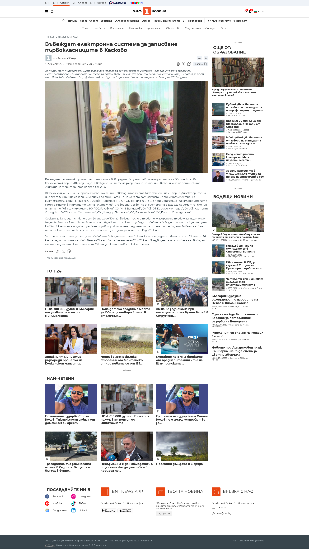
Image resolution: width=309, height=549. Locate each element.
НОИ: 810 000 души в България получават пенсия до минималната (69, 312)
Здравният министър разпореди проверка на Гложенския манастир (64, 360)
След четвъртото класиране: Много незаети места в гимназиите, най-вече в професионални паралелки (243, 157)
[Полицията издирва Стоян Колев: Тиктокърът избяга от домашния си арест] (71, 399)
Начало (50, 37)
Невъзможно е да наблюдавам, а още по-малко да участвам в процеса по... (127, 467)
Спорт (93, 20)
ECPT (105, 541)
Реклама (127, 370)
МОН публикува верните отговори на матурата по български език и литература (244, 140)
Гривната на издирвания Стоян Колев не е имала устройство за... (182, 420)
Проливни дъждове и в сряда (179, 464)
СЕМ (97, 541)
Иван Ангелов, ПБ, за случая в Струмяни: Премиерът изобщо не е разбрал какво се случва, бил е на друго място (244, 265)
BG (260, 11)
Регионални (117, 28)
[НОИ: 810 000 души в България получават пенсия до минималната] (71, 291)
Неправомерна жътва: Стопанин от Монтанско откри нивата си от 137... (122, 360)
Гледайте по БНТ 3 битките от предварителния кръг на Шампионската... (179, 360)
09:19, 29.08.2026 (220, 307)
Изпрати (164, 513)
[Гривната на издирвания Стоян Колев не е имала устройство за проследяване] (182, 399)
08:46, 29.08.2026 (235, 255)
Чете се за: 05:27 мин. (237, 257)
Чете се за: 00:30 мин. (239, 307)
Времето (106, 20)
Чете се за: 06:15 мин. (237, 273)
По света (99, 28)
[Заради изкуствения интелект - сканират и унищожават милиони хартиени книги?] (238, 72)
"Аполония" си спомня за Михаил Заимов (237, 334)
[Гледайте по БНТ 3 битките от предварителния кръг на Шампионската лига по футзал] (182, 339)
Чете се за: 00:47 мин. (239, 325)
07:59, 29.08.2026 (235, 288)
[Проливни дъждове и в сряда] (182, 446)
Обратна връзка (84, 541)
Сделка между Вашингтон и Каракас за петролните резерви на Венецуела (235, 318)
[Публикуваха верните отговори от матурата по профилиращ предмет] (218, 109)
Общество (173, 28)
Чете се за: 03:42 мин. (239, 340)
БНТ (47, 2)
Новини (73, 20)
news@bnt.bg (223, 513)
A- (206, 58)
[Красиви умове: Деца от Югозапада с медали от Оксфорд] (218, 126)
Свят (83, 20)
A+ (199, 58)
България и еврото (127, 20)
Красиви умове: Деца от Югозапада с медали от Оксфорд (243, 124)
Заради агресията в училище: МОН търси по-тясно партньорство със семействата (245, 173)
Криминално (154, 28)
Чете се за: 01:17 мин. (253, 288)
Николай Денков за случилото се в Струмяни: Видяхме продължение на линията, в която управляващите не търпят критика (240, 248)
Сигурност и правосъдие (200, 28)
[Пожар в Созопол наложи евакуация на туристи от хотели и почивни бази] (238, 217)
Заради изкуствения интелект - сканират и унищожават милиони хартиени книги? (234, 92)
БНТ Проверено (192, 20)
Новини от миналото (166, 20)
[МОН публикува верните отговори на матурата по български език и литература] (218, 142)
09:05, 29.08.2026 (235, 272)
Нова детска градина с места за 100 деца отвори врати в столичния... (125, 312)
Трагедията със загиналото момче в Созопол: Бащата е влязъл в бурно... (68, 467)
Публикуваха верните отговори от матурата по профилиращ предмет (244, 107)
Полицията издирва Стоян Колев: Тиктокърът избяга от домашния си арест (70, 420)
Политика (135, 28)
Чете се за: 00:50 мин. (239, 240)
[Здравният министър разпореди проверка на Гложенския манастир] (71, 339)
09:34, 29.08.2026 (220, 340)
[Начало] (64, 21)
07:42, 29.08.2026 (220, 240)
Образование (63, 37)
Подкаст (241, 20)
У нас (85, 28)
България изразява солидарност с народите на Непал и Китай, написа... (235, 299)
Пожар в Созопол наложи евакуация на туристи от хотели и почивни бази (236, 235)
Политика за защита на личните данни (131, 541)
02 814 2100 (222, 507)
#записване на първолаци (61, 258)
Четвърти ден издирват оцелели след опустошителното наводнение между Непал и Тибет (244, 282)
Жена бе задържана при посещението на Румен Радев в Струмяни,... (182, 312)
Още (224, 28)
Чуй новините (221, 20)
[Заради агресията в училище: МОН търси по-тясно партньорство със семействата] (218, 175)
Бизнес (146, 20)
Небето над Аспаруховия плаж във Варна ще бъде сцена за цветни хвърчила (237, 351)
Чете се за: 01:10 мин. (239, 358)
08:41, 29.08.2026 (220, 358)
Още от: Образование (229, 49)
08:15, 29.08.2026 (220, 325)
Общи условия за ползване (59, 541)
